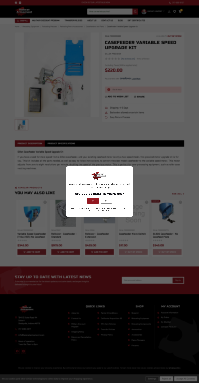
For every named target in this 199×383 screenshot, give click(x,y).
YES (93, 201)
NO (106, 201)
